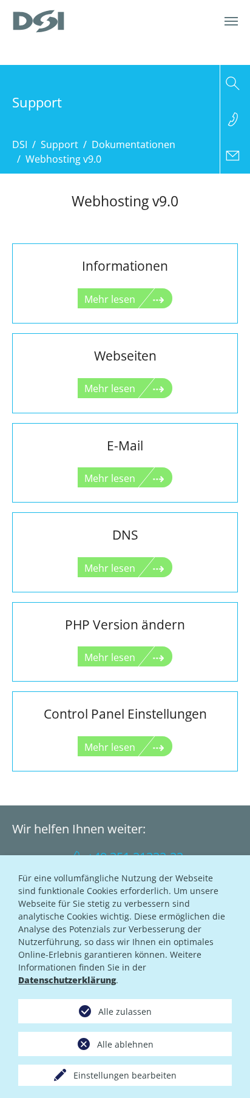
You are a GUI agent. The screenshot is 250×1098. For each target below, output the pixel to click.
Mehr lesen (109, 299)
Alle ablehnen (125, 1044)
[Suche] (235, 83)
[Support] (235, 119)
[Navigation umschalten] (231, 21)
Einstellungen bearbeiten (125, 1075)
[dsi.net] (38, 21)
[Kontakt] (235, 155)
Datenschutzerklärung (67, 980)
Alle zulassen (125, 1011)
